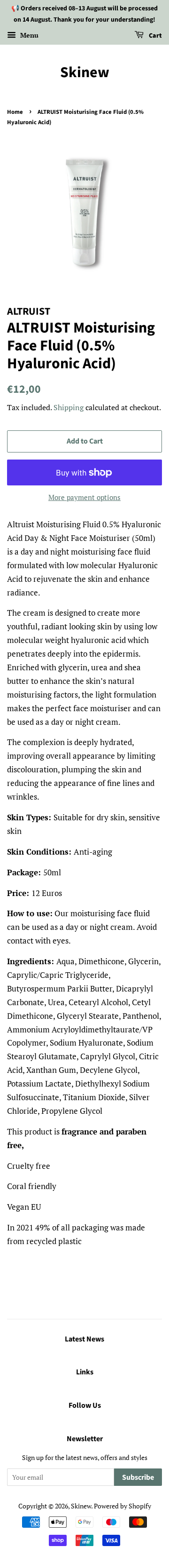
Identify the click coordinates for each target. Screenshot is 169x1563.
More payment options (84, 497)
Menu (28, 35)
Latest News (84, 1339)
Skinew (84, 72)
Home (15, 112)
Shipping (69, 407)
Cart (154, 35)
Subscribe (138, 1477)
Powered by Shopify (122, 1505)
